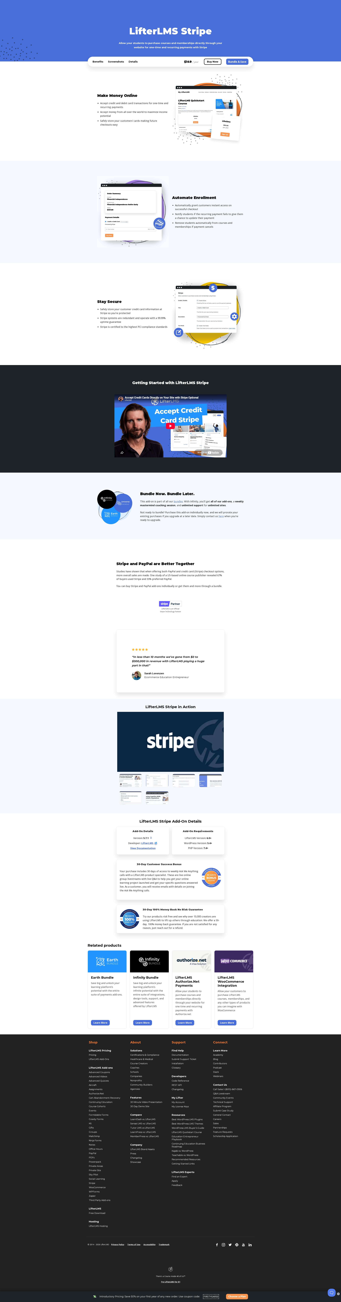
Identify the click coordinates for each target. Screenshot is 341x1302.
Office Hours (95, 1149)
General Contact (222, 1115)
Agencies (135, 1089)
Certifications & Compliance (144, 1055)
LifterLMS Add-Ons (99, 1059)
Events (92, 1110)
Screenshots (116, 61)
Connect (220, 1042)
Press (133, 1153)
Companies (136, 1076)
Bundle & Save (237, 61)
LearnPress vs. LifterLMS (143, 1132)
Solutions (136, 1050)
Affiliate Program (222, 1106)
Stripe (92, 1183)
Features (135, 1097)
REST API (177, 1085)
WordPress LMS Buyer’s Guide (188, 1128)
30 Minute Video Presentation (146, 1102)
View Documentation (143, 848)
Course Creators (138, 1063)
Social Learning (97, 1179)
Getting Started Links (183, 1163)
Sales (216, 1123)
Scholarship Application (225, 1136)
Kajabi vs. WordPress (182, 1151)
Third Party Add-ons (99, 1200)
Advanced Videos (98, 1076)
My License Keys (180, 1106)
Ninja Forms (95, 1140)
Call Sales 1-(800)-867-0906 (227, 1089)
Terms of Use (133, 1244)
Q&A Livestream (221, 1093)
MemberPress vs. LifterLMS (144, 1136)
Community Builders (141, 1085)
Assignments (95, 1089)
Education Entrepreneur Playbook (185, 1138)
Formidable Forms (98, 1115)
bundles (178, 501)
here (221, 516)
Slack (216, 1072)
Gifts (91, 1127)
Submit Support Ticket (184, 1059)
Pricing (92, 1055)
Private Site (95, 1170)
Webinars (218, 1076)
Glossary (176, 1067)
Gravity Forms (96, 1119)
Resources (178, 1115)
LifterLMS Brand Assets (142, 1149)
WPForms (94, 1191)
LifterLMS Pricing (100, 1050)
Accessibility (149, 1244)
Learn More (100, 1022)
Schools (134, 1072)
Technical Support (223, 1102)
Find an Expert (179, 1176)
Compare (136, 1114)
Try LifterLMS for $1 (170, 1282)
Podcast (217, 1067)
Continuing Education (100, 1102)
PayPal (92, 1153)
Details (133, 61)
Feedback (177, 1185)
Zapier (92, 1196)
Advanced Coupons (99, 1072)
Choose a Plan (237, 1296)
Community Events (223, 1098)
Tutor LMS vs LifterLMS (142, 1128)
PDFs (91, 1157)
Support (179, 1042)
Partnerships (220, 1127)
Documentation (180, 1055)
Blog (215, 1059)
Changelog (136, 1158)
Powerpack (95, 1162)
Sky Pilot (93, 1174)
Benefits (98, 61)
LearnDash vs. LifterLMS (142, 1119)
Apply (175, 1181)
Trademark (164, 1244)
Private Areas (96, 1166)
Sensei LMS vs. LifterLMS (143, 1123)
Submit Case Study (223, 1110)
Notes (92, 1145)
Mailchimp (94, 1136)
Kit (90, 1123)
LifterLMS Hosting (98, 1226)
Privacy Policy (117, 1244)
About (135, 1042)
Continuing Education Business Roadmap (188, 1145)
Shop (93, 1042)
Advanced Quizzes (99, 1081)
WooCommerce (97, 1187)
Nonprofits (136, 1080)
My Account (178, 1102)
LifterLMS (147, 843)
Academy (218, 1055)
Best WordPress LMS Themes (187, 1123)
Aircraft (93, 1085)
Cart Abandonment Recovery (104, 1098)
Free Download (97, 1213)
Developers (179, 1076)
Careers (217, 1119)
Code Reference (180, 1081)
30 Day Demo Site (139, 1106)
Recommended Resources (186, 1159)
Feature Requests (222, 1132)
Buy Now (212, 61)
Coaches (134, 1067)
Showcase (135, 1162)
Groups (93, 1132)
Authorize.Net (96, 1093)
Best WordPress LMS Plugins (187, 1119)
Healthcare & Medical (141, 1059)
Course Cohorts (97, 1106)
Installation (178, 1063)
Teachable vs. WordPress (185, 1155)
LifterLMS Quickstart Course (187, 1132)
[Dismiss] (338, 1294)
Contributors (220, 1063)
